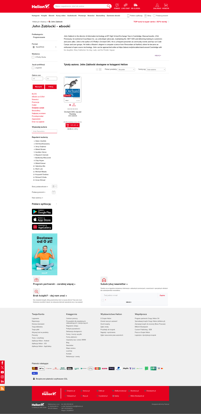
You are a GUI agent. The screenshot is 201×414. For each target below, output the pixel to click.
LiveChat (69, 351)
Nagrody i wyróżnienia (107, 332)
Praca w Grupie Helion (142, 332)
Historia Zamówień (38, 324)
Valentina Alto (40, 166)
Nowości (91, 15)
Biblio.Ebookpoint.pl (137, 396)
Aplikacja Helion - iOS (39, 343)
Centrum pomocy (72, 318)
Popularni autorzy (40, 137)
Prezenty (35, 335)
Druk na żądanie (38, 122)
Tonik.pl (166, 404)
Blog (67, 342)
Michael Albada (41, 172)
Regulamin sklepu (72, 326)
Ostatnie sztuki (38, 108)
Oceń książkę (105, 324)
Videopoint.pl (71, 396)
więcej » (128, 302)
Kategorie (36, 15)
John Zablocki (72, 116)
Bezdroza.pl (135, 391)
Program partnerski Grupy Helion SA (147, 318)
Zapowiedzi (36, 119)
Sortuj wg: (142, 69)
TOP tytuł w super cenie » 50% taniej (150, 22)
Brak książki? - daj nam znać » (50, 295)
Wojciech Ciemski (41, 155)
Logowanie (35, 318)
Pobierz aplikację (136, 15)
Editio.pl (101, 391)
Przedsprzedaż (38, 116)
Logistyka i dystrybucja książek (145, 335)
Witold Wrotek (40, 149)
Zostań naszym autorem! (108, 321)
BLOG (34, 94)
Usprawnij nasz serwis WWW (76, 340)
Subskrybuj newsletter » (114, 284)
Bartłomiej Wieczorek (43, 158)
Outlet (34, 105)
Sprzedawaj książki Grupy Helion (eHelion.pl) (150, 321)
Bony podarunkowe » (40, 187)
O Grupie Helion (105, 318)
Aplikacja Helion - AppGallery (41, 346)
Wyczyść (38, 87)
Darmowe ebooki (113, 15)
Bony (149, 15)
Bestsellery (100, 15)
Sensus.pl (86, 391)
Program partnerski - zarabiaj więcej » (54, 284)
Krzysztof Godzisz (42, 174)
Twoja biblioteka (37, 327)
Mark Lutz (39, 169)
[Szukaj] (109, 6)
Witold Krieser (40, 163)
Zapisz (162, 295)
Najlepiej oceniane (39, 113)
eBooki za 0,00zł (38, 97)
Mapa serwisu (70, 348)
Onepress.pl (71, 391)
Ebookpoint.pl (151, 391)
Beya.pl (85, 396)
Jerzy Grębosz (40, 146)
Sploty (117, 396)
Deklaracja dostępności (74, 331)
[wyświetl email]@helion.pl (74, 406)
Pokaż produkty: (111, 69)
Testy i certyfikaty (38, 338)
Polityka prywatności (73, 329)
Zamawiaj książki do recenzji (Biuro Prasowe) (150, 324)
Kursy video (61, 15)
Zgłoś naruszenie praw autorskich (111, 335)
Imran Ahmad (40, 180)
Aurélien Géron (41, 152)
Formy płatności (71, 337)
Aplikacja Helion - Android (40, 341)
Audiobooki (72, 15)
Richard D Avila (41, 177)
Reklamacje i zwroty (73, 356)
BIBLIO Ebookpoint (141, 327)
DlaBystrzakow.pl (120, 391)
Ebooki (51, 15)
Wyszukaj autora (39, 127)
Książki (44, 15)
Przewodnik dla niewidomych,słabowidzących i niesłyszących (77, 322)
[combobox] (126, 69)
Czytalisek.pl (103, 396)
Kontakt (68, 354)
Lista (97, 69)
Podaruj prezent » (38, 192)
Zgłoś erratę (104, 327)
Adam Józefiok (40, 141)
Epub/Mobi (46, 47)
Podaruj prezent (162, 15)
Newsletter (69, 345)
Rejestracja (35, 321)
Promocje (82, 15)
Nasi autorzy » (37, 198)
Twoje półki (35, 329)
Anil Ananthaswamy (42, 144)
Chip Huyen (39, 160)
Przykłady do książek (107, 329)
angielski (38, 68)
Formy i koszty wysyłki (74, 334)
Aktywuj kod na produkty (40, 332)
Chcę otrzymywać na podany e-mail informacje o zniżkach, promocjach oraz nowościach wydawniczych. (128, 301)
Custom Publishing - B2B (143, 329)
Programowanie (39, 37)
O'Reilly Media (40, 57)
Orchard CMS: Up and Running (72, 113)
